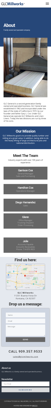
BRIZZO (34, 406)
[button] (47, 3)
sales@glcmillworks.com (25, 356)
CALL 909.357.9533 (25, 351)
